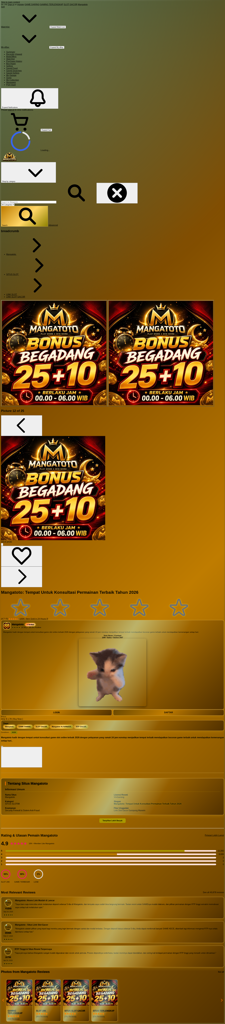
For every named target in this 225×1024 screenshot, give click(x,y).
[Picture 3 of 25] (161, 353)
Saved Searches (14, 71)
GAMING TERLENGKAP (51, 4)
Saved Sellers (12, 73)
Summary (10, 52)
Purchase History (14, 61)
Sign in (11, 4)
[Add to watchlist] (21, 556)
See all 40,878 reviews (213, 892)
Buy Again (11, 64)
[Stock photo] (54, 353)
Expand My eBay (56, 47)
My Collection (12, 80)
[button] (24, 216)
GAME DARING (32, 4)
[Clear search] (117, 193)
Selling (9, 66)
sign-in (11, 110)
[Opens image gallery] (2, 544)
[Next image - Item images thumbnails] (21, 577)
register (20, 4)
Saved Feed (12, 68)
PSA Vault (11, 85)
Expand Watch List (58, 27)
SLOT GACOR (70, 4)
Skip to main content (10, 2)
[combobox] (28, 202)
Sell (3, 7)
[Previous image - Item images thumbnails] (21, 425)
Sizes (8, 78)
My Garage (11, 75)
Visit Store (108, 636)
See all (221, 972)
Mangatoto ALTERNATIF (61, 727)
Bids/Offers (11, 56)
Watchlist (10, 59)
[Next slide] (221, 1000)
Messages (11, 82)
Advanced (53, 225)
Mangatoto (83, 4)
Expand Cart (46, 130)
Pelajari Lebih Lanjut (214, 835)
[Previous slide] (3, 1000)
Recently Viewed (14, 54)
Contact (117, 636)
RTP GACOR (81, 727)
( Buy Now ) (17, 719)
